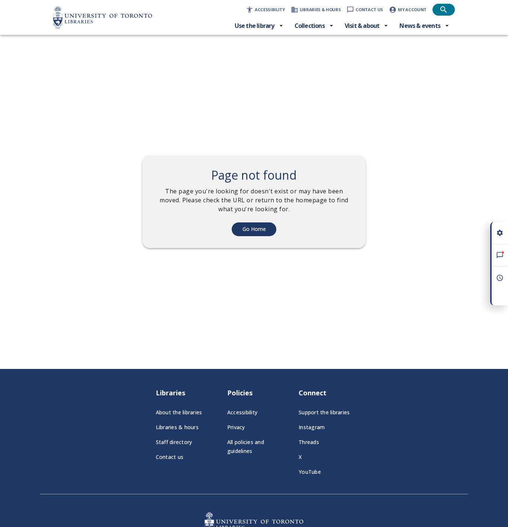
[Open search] (444, 10)
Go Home (254, 228)
